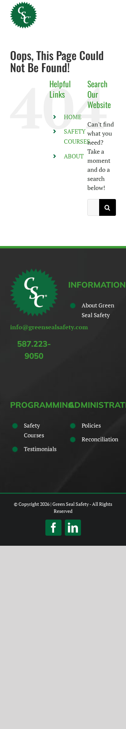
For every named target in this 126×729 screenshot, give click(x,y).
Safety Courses (34, 430)
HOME (72, 117)
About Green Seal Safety (98, 310)
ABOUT (74, 156)
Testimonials (40, 449)
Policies (91, 425)
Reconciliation (99, 439)
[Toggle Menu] (111, 15)
